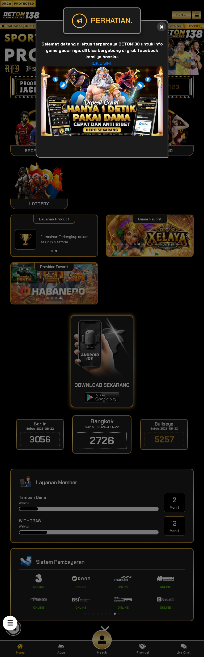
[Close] (161, 26)
